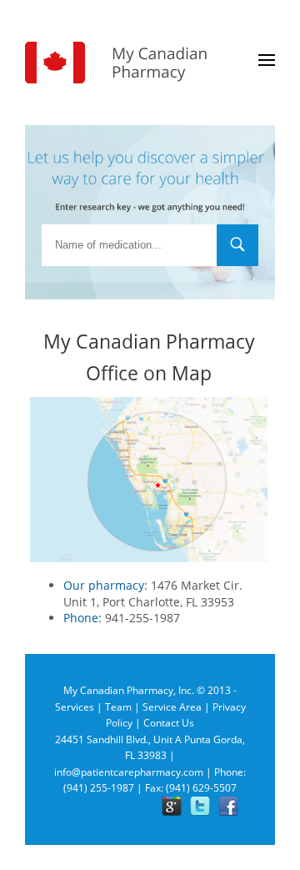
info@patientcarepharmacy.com (128, 772)
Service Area (172, 707)
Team (118, 707)
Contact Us (168, 723)
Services (74, 707)
